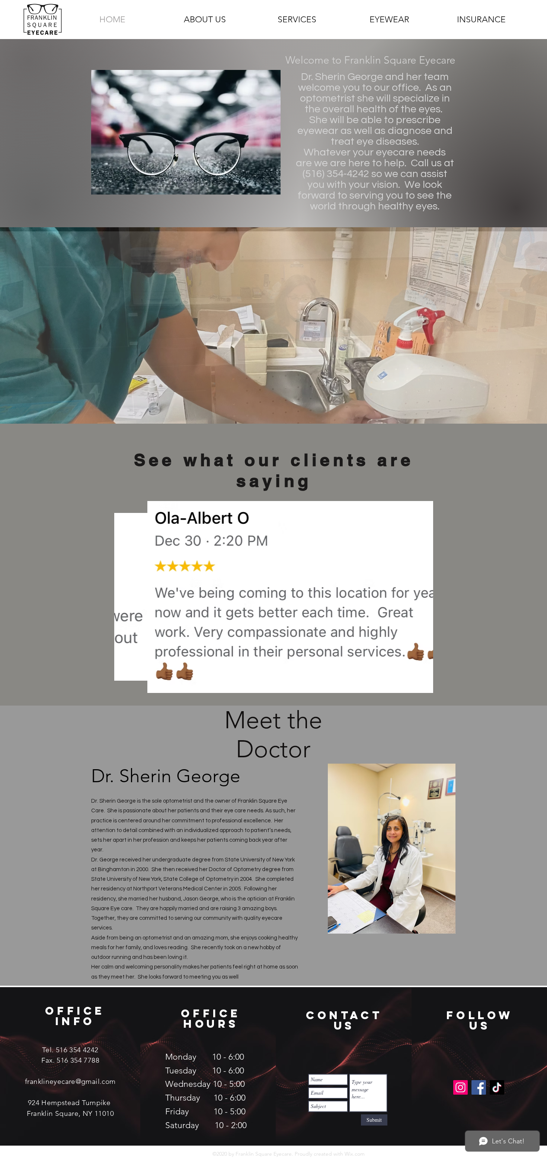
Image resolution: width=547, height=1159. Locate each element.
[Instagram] (460, 1087)
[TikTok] (497, 1087)
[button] (273, 325)
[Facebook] (478, 1087)
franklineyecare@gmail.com (70, 1081)
